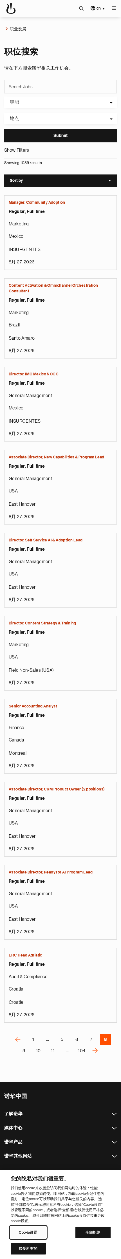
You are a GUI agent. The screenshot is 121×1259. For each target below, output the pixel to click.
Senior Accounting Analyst (33, 706)
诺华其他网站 (114, 1156)
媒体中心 (114, 1128)
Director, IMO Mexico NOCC (34, 374)
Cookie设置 (28, 1232)
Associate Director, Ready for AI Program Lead (51, 872)
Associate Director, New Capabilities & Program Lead (56, 457)
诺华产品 (114, 1142)
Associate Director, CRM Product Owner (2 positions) (57, 789)
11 (53, 1051)
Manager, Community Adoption (37, 203)
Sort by (63, 181)
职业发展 (18, 29)
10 (38, 1051)
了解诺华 (114, 1114)
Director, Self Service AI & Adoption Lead (45, 540)
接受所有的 (28, 1248)
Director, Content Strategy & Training (42, 623)
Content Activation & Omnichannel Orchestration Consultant (53, 288)
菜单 (114, 8)
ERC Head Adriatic (25, 955)
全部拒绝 (93, 1232)
